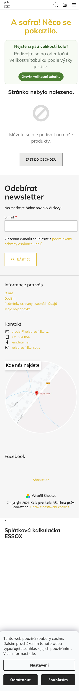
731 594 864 (20, 337)
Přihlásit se (21, 259)
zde (32, 653)
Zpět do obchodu (41, 159)
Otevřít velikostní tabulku (41, 76)
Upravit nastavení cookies (49, 507)
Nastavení (39, 665)
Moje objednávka (18, 309)
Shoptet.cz (41, 480)
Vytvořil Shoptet (44, 495)
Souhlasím (58, 679)
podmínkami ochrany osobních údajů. (38, 241)
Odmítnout (20, 679)
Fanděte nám (21, 342)
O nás (9, 293)
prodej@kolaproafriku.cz (30, 331)
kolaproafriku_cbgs (25, 347)
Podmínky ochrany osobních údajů (31, 303)
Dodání (10, 298)
